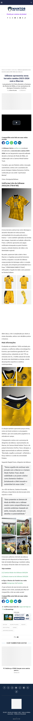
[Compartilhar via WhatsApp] (11, 142)
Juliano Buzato (13, 90)
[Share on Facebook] (14, 637)
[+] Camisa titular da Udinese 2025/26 (15, 572)
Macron (18, 148)
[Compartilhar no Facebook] (3, 142)
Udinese (14, 627)
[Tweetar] (7, 142)
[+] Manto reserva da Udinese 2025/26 (15, 576)
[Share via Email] (17, 637)
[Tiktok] (25, 17)
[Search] (31, 2)
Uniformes (14, 69)
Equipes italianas (14, 624)
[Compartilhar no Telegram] (15, 142)
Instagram (10, 583)
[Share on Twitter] (15, 637)
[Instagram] (12, 17)
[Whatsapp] (17, 17)
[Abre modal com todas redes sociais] (19, 142)
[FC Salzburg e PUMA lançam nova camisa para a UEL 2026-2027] (16, 656)
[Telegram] (20, 17)
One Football (6, 627)
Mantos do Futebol (6, 69)
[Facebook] (7, 17)
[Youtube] (15, 17)
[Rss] (22, 17)
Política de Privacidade (20, 714)
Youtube (19, 583)
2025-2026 (5, 624)
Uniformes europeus (8, 630)
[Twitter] (10, 17)
